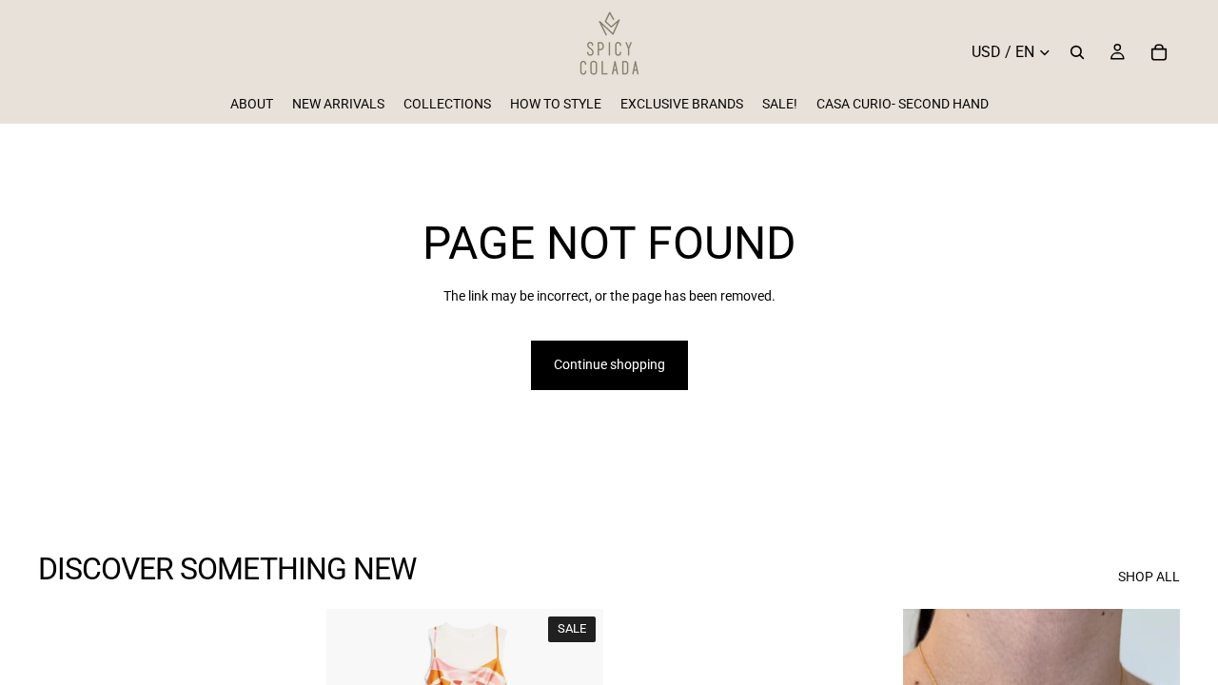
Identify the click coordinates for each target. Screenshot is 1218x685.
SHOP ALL (1149, 576)
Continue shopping (609, 364)
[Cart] (1159, 52)
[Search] (1077, 52)
